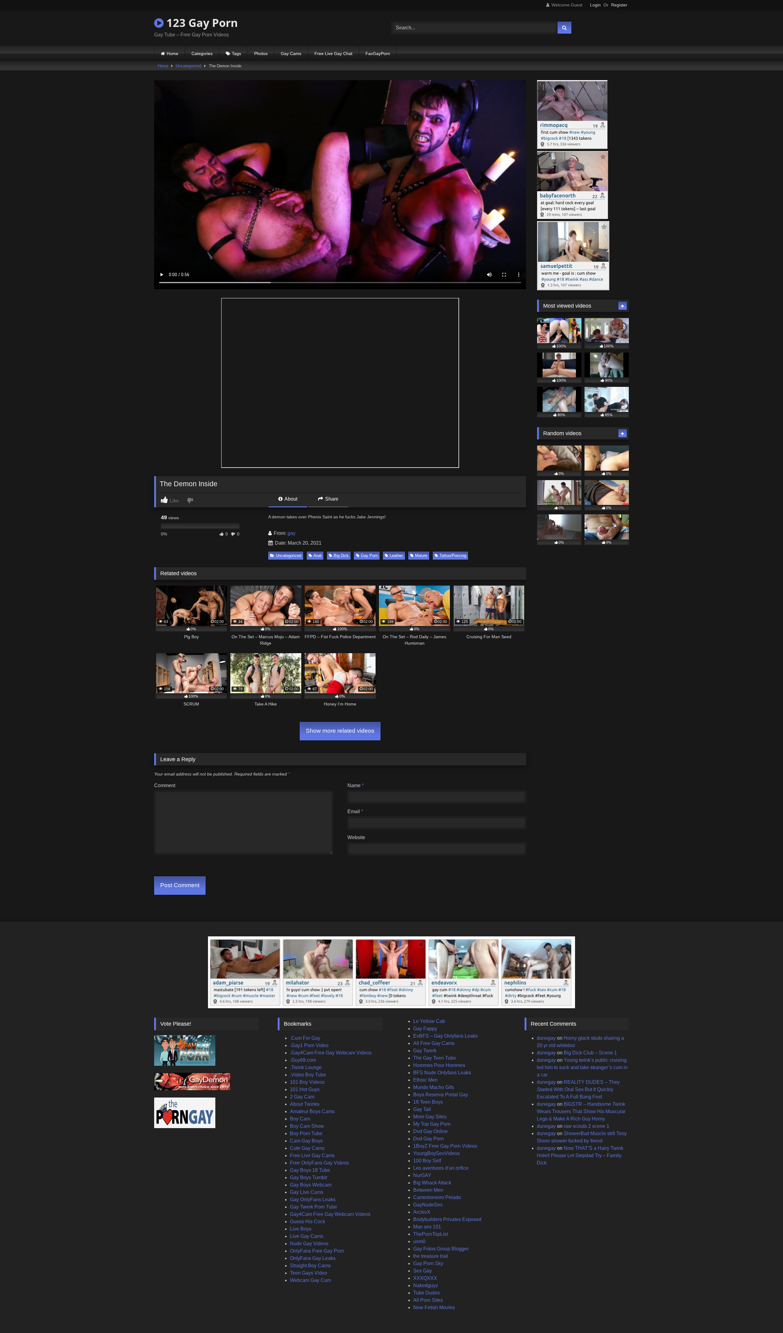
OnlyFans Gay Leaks (313, 1258)
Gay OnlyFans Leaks (313, 1199)
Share (331, 499)
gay (291, 533)
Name (355, 785)
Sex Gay (422, 1270)
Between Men (428, 1190)
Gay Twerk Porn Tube (313, 1206)
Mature (421, 555)
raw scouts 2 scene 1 (586, 1126)
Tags (236, 53)
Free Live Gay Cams (312, 1155)
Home (172, 53)
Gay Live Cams (306, 1192)
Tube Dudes (426, 1292)
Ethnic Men (425, 1080)
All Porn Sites (428, 1300)
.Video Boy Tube (308, 1074)
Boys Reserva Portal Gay (440, 1094)
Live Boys (300, 1228)
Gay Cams (291, 53)
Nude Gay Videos (309, 1243)
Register (619, 4)
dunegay (546, 1038)
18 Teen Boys (428, 1102)
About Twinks (304, 1104)
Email (355, 811)
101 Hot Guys (305, 1089)
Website (356, 837)
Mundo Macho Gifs (433, 1087)
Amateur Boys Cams (312, 1111)
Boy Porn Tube (306, 1133)
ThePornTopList (430, 1234)
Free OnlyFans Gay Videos (319, 1162)
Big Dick (341, 555)
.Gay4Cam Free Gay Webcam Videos (331, 1052)
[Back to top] (764, 1315)
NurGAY (422, 1175)
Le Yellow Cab (429, 1021)
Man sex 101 (427, 1226)
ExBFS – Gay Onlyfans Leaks (445, 1036)
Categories (202, 53)
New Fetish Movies (434, 1307)
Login (595, 4)
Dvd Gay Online (430, 1131)
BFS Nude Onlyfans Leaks (442, 1072)
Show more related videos (340, 731)
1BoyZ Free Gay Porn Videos (445, 1146)
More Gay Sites (430, 1116)
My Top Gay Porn (432, 1124)
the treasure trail (430, 1256)
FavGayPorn (378, 53)
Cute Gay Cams (307, 1148)
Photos (261, 53)
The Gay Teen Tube (434, 1058)
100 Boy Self (427, 1160)
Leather (396, 555)
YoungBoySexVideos (436, 1153)
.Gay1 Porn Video (309, 1045)
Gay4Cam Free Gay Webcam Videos (330, 1214)
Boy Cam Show (307, 1126)
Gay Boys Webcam (311, 1184)
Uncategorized (188, 66)
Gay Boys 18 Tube (310, 1170)
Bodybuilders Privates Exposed (447, 1219)
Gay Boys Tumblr (308, 1177)
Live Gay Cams (306, 1236)
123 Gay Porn (201, 22)
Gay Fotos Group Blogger (441, 1248)
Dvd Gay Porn (428, 1138)
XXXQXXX (425, 1278)
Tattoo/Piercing (453, 555)
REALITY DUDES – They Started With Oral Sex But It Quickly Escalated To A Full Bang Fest (578, 1089)
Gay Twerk (424, 1050)
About (290, 499)
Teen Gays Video (308, 1273)
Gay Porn (369, 555)
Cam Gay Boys (306, 1140)
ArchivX (421, 1212)
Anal (317, 555)
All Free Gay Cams (434, 1043)
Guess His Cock (307, 1221)
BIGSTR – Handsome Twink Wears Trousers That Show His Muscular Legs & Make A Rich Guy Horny (581, 1111)
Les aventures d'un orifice (441, 1168)
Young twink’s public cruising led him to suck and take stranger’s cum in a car (582, 1067)
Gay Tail (422, 1109)
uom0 (419, 1241)
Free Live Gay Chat (333, 53)
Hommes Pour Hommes (439, 1065)
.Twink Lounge (306, 1067)
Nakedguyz (425, 1285)
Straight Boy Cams (310, 1265)
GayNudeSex (428, 1204)
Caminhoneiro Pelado (437, 1197)
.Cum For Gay (305, 1038)
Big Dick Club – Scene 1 (590, 1052)
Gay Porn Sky (428, 1263)
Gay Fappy (425, 1028)
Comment (164, 785)
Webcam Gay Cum (310, 1280)
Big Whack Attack (432, 1182)
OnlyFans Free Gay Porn (317, 1250)
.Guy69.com (303, 1060)
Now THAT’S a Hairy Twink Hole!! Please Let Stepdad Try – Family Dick (580, 1155)
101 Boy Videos (307, 1082)
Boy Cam (300, 1118)
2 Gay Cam (302, 1096)
